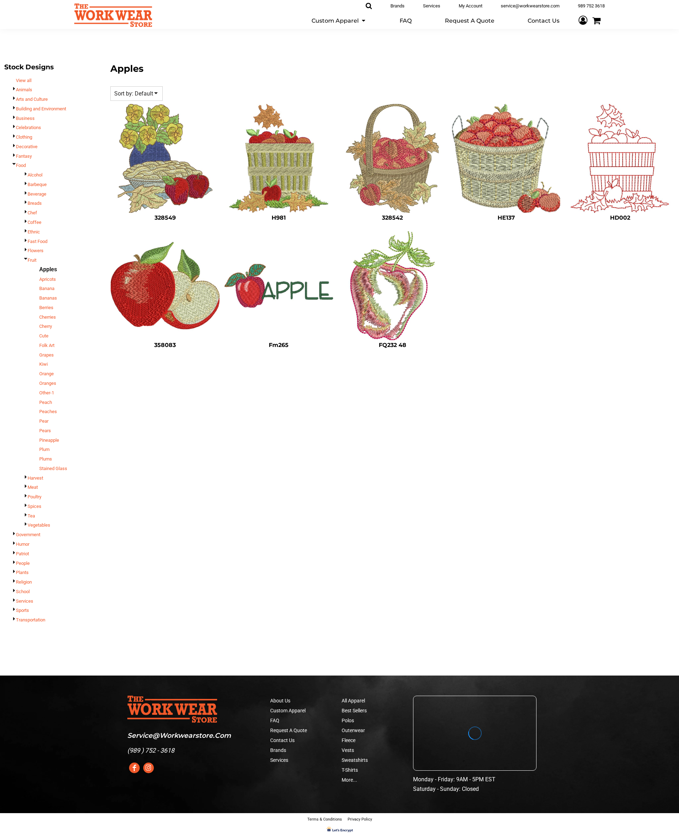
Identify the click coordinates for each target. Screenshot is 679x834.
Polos (348, 720)
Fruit (32, 260)
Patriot (22, 553)
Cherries (47, 317)
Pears (45, 430)
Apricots (47, 279)
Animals (24, 89)
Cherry (45, 326)
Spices (34, 506)
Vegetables (39, 525)
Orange (46, 373)
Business (25, 118)
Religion (24, 582)
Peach (45, 402)
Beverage (37, 194)
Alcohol (35, 175)
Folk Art (46, 345)
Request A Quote (288, 730)
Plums (45, 459)
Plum (44, 449)
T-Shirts (350, 770)
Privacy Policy (360, 819)
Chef (32, 212)
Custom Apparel (288, 710)
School (23, 591)
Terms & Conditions (324, 819)
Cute (43, 335)
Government (28, 534)
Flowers (35, 250)
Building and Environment (41, 108)
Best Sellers (354, 710)
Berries (46, 307)
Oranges (47, 383)
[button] (339, 20)
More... (349, 780)
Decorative (26, 146)
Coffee (34, 222)
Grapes (46, 355)
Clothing (24, 137)
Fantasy (24, 156)
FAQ (274, 720)
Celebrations (28, 127)
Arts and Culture (32, 99)
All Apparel (353, 700)
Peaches (48, 411)
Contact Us (282, 740)
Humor (22, 544)
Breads (35, 203)
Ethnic (34, 231)
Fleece (348, 740)
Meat (33, 487)
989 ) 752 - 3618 (151, 750)
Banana (46, 288)
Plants (22, 572)
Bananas (48, 298)
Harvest (35, 478)
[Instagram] (148, 768)
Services (24, 601)
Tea (31, 516)
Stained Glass (53, 468)
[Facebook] (134, 768)
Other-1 (46, 392)
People (23, 563)
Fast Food (37, 241)
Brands (278, 750)
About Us (280, 700)
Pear (43, 421)
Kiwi (43, 364)
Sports (22, 610)
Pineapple (49, 440)
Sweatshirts (355, 760)
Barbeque (37, 184)
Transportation (30, 619)
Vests (348, 750)
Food (21, 165)
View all (23, 80)
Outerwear (353, 730)
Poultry (34, 496)
